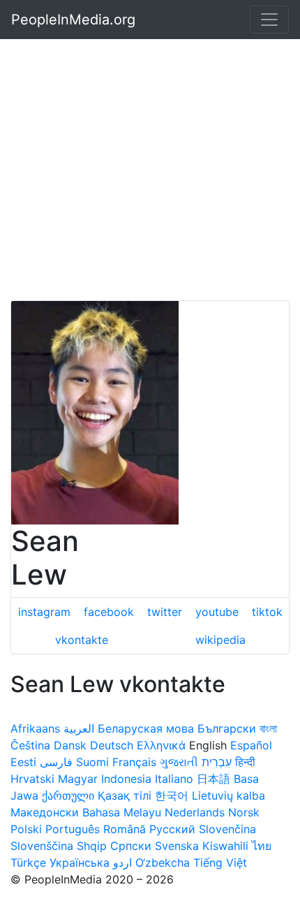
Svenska (177, 846)
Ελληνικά (161, 745)
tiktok (267, 612)
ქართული (68, 795)
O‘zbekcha (162, 862)
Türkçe (28, 862)
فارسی (56, 762)
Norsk (244, 812)
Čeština (30, 745)
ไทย (261, 846)
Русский (172, 829)
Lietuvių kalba (228, 795)
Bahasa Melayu (121, 812)
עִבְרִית (217, 762)
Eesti (23, 762)
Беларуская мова (146, 728)
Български (226, 728)
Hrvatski (32, 779)
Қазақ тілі (124, 795)
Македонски (44, 812)
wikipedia (220, 640)
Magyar (78, 779)
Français (134, 762)
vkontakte (81, 640)
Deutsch (111, 745)
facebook (109, 612)
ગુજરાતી (179, 762)
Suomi (92, 762)
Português (72, 829)
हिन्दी (245, 762)
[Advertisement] (150, 150)
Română (124, 829)
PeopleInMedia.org (73, 19)
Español (251, 745)
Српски (130, 846)
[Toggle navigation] (269, 20)
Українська (80, 862)
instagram (44, 612)
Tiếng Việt (220, 862)
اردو (122, 862)
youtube (217, 612)
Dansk (70, 745)
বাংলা (268, 728)
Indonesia (126, 779)
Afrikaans (35, 728)
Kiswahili (225, 846)
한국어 (171, 795)
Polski (26, 829)
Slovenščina (41, 846)
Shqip (92, 846)
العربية (78, 728)
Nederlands (195, 812)
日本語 (213, 779)
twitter (164, 612)
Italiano (174, 779)
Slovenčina (227, 829)
